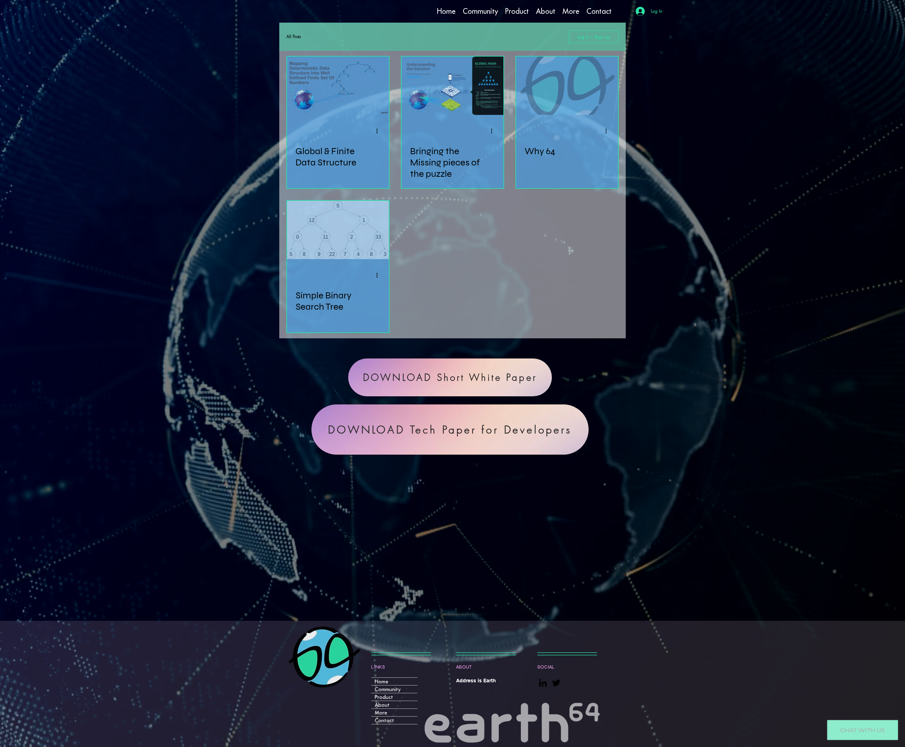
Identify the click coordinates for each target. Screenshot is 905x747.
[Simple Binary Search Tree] (338, 230)
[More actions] (379, 131)
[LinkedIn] (542, 682)
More (381, 712)
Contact (384, 720)
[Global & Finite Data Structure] (338, 86)
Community (388, 689)
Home (381, 681)
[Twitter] (556, 682)
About (382, 704)
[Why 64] (567, 86)
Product (384, 697)
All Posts (293, 36)
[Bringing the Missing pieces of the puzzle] (452, 86)
